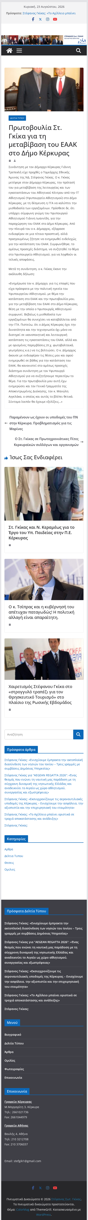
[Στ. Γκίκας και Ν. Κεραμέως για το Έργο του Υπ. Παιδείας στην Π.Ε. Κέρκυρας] (44, 470)
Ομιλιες (10, 869)
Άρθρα (9, 1052)
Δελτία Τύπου (14, 1043)
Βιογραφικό (13, 1034)
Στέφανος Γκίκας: (16, 825)
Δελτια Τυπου (17, 118)
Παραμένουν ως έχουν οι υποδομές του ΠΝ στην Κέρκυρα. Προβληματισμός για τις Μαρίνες (43, 423)
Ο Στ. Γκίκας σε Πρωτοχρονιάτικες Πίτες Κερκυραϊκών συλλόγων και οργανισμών (46, 442)
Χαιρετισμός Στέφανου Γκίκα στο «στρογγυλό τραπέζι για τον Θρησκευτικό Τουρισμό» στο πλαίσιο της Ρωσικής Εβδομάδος (40, 694)
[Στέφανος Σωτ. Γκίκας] (44, 38)
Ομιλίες (10, 1060)
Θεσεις (9, 863)
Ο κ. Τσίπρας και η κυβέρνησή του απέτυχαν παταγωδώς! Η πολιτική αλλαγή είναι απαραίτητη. (41, 612)
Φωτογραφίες (14, 1069)
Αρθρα (9, 849)
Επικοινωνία (13, 1078)
